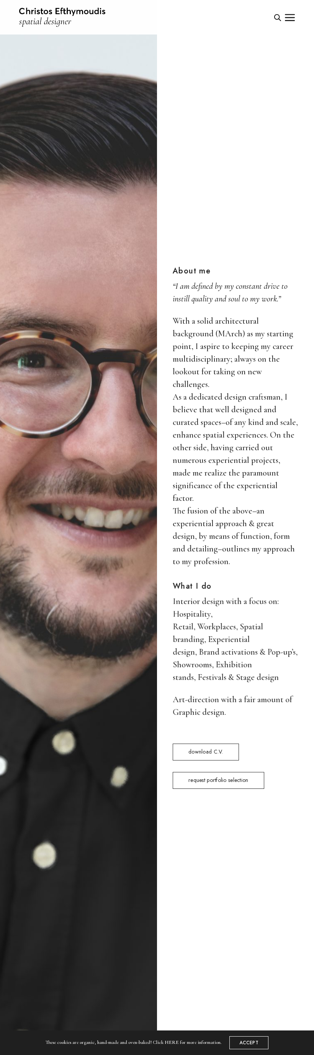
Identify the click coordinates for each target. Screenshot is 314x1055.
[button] (206, 752)
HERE (172, 1042)
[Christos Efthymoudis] (62, 17)
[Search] (277, 17)
